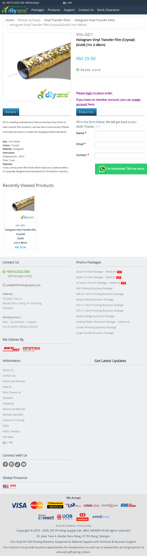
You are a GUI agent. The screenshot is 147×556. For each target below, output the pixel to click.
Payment (8, 398)
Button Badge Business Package (95, 316)
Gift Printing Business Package (94, 288)
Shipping (8, 403)
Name (81, 133)
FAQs (6, 425)
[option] (20, 220)
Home (10, 20)
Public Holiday (11, 431)
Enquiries (86, 112)
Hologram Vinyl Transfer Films (95, 20)
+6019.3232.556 (17, 271)
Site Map (8, 437)
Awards (7, 386)
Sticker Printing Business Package (96, 327)
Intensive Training (13, 420)
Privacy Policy (84, 525)
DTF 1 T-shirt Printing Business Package (100, 305)
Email (81, 144)
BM (70, 2)
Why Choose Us (12, 392)
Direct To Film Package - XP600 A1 (98, 271)
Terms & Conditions (65, 525)
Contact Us (9, 375)
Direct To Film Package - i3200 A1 (98, 277)
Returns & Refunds (14, 409)
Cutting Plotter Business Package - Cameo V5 (103, 321)
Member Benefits (13, 414)
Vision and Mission (14, 381)
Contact (82, 155)
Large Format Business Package (95, 333)
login (89, 93)
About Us (8, 370)
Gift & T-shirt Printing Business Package (100, 294)
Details (11, 112)
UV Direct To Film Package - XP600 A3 (100, 282)
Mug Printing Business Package (95, 299)
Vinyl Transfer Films (57, 20)
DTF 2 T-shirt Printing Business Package (100, 310)
